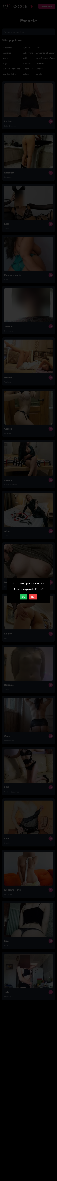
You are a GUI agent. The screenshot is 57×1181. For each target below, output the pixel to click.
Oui (23, 597)
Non (33, 597)
